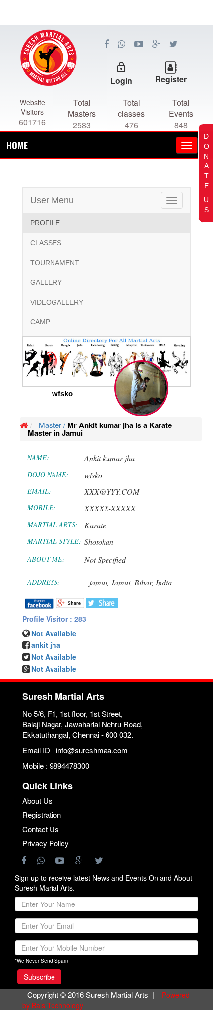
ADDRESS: (43, 581)
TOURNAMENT (54, 262)
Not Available (53, 657)
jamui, (99, 582)
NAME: (38, 457)
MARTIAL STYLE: (54, 541)
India (164, 582)
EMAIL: (39, 491)
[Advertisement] (106, 69)
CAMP (40, 322)
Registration (41, 814)
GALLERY (46, 282)
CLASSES (45, 243)
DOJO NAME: (48, 474)
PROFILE (45, 223)
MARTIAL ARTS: (52, 524)
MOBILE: (41, 507)
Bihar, (144, 582)
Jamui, (121, 582)
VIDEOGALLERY (56, 302)
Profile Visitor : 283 (54, 619)
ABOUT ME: (46, 559)
